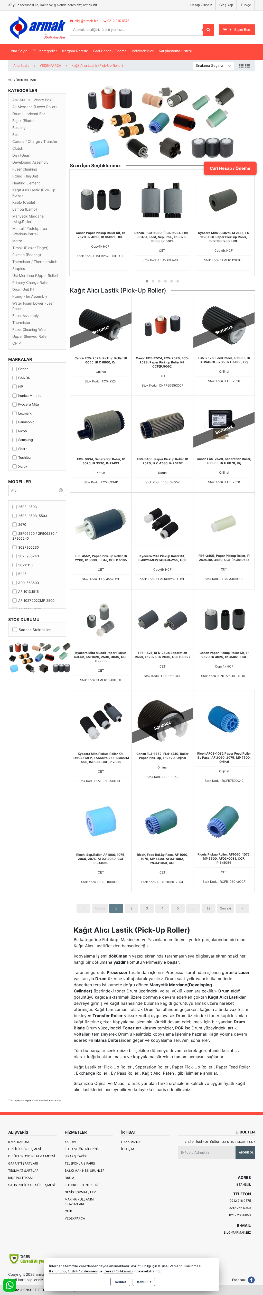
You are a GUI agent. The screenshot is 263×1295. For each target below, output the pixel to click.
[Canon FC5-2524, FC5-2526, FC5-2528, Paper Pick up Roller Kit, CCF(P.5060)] (162, 324)
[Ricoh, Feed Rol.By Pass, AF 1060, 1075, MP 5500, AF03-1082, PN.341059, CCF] (162, 821)
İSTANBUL (243, 1184)
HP (20, 386)
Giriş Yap (226, 5)
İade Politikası (20, 1178)
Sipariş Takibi (76, 1156)
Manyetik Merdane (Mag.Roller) (28, 219)
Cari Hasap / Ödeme (110, 51)
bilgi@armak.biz (237, 1232)
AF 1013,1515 (28, 591)
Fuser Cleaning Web (29, 329)
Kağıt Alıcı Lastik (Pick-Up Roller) (33, 193)
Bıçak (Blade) (23, 120)
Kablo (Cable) (23, 202)
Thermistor (21, 322)
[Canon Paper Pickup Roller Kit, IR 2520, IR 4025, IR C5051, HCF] (100, 199)
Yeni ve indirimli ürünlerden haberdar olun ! (220, 1142)
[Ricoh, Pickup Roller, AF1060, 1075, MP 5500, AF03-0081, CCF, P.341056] (224, 821)
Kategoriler (47, 51)
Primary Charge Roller (30, 282)
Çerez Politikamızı (118, 1271)
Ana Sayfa (19, 51)
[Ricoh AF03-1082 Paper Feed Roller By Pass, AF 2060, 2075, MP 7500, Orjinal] (224, 720)
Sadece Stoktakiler (35, 629)
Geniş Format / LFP (80, 1192)
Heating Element (26, 183)
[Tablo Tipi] (247, 66)
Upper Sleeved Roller (30, 336)
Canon (23, 369)
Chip (68, 1211)
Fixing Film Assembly (29, 296)
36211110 (25, 565)
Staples (18, 268)
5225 (22, 574)
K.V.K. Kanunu (19, 1142)
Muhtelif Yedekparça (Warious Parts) (29, 231)
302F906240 (28, 556)
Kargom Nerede (75, 51)
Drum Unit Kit (23, 289)
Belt (15, 134)
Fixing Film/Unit (25, 176)
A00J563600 (28, 583)
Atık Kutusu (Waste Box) (32, 100)
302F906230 (28, 547)
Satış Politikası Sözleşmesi (31, 1185)
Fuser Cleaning (24, 169)
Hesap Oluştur (201, 5)
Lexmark (25, 413)
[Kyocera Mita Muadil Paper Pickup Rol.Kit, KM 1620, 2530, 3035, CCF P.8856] (101, 619)
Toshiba (24, 457)
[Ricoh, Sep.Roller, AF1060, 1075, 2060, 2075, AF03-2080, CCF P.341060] (101, 821)
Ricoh (22, 431)
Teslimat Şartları (23, 1170)
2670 (22, 524)
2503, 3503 (27, 507)
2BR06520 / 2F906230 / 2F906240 (34, 536)
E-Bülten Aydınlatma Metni (31, 1156)
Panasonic (26, 422)
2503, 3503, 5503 (32, 516)
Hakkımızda (130, 1142)
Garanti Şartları (23, 1163)
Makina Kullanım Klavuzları (79, 1201)
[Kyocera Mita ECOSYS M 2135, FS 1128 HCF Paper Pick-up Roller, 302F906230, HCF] (223, 199)
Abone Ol (246, 1152)
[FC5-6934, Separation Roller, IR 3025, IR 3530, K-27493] (101, 425)
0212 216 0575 (240, 1201)
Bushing (19, 127)
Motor (17, 241)
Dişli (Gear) (21, 155)
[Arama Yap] (208, 30)
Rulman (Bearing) (26, 254)
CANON (24, 378)
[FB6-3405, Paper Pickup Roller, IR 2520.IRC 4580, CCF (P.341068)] (224, 522)
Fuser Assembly (25, 315)
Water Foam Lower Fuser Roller (33, 306)
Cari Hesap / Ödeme (230, 168)
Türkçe (246, 5)
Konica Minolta (29, 395)
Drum (69, 1178)
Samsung (25, 440)
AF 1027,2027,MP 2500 (36, 600)
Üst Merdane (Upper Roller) (35, 275)
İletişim (127, 1149)
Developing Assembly (30, 162)
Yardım (71, 1142)
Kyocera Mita (28, 404)
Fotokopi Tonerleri (81, 1185)
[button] (147, 281)
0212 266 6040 (240, 1208)
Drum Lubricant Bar (28, 113)
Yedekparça (75, 1218)
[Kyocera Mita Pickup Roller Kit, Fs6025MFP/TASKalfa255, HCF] (162, 522)
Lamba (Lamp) (24, 209)
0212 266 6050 (240, 1215)
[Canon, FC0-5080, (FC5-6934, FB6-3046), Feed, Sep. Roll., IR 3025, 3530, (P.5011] (162, 199)
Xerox (22, 466)
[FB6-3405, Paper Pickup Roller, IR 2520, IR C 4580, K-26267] (162, 425)
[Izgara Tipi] (241, 66)
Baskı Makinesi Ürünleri (85, 1170)
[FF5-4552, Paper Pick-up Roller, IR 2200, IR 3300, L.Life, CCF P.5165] (101, 522)
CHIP (16, 343)
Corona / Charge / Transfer (34, 141)
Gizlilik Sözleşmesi (24, 1149)
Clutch (17, 148)
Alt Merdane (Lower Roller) (34, 107)
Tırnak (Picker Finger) (30, 248)
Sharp (22, 449)
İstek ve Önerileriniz (82, 1149)
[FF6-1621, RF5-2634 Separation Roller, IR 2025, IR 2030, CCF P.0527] (162, 619)
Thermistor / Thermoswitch (34, 261)
